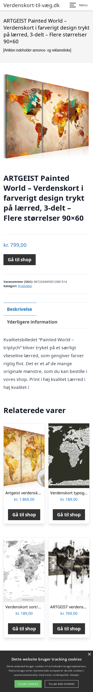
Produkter (25, 286)
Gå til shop (19, 260)
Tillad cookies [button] (28, 684)
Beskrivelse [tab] (19, 309)
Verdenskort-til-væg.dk (31, 5)
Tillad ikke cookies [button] (62, 684)
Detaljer (74, 674)
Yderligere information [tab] (32, 322)
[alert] (46, 671)
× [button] (89, 654)
